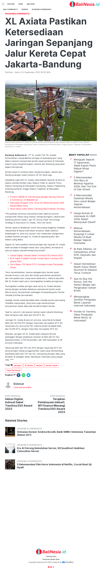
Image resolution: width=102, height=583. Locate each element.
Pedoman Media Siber (51, 559)
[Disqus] (51, 510)
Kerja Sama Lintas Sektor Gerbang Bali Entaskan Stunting (37, 208)
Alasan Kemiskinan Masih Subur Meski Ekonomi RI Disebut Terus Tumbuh (85, 268)
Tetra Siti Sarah (13, 370)
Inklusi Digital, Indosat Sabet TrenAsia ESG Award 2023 (36, 255)
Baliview (30, 4)
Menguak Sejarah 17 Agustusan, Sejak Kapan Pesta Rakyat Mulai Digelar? (85, 165)
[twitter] (28, 375)
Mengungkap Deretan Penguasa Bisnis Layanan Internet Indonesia (85, 301)
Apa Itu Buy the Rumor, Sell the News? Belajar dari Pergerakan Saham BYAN (85, 284)
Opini (20, 4)
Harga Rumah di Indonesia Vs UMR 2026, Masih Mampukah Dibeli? (85, 218)
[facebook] (19, 375)
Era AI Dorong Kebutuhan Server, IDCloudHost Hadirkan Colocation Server (50, 450)
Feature (10, 4)
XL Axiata (29, 365)
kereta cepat (51, 365)
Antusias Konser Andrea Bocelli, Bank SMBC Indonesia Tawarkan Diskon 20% (56, 433)
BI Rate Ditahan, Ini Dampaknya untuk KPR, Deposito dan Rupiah (85, 253)
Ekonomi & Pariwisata (41, 9)
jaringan (17, 365)
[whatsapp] (24, 375)
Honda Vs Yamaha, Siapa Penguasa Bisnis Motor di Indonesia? (85, 316)
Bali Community (10, 9)
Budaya (25, 9)
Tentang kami (51, 556)
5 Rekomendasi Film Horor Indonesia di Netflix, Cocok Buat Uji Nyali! (54, 466)
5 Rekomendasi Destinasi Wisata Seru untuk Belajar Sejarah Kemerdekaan (85, 201)
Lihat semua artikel (22, 387)
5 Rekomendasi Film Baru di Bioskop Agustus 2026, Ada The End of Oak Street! (85, 183)
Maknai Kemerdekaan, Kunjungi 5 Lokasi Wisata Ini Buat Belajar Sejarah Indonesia (84, 235)
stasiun (39, 365)
